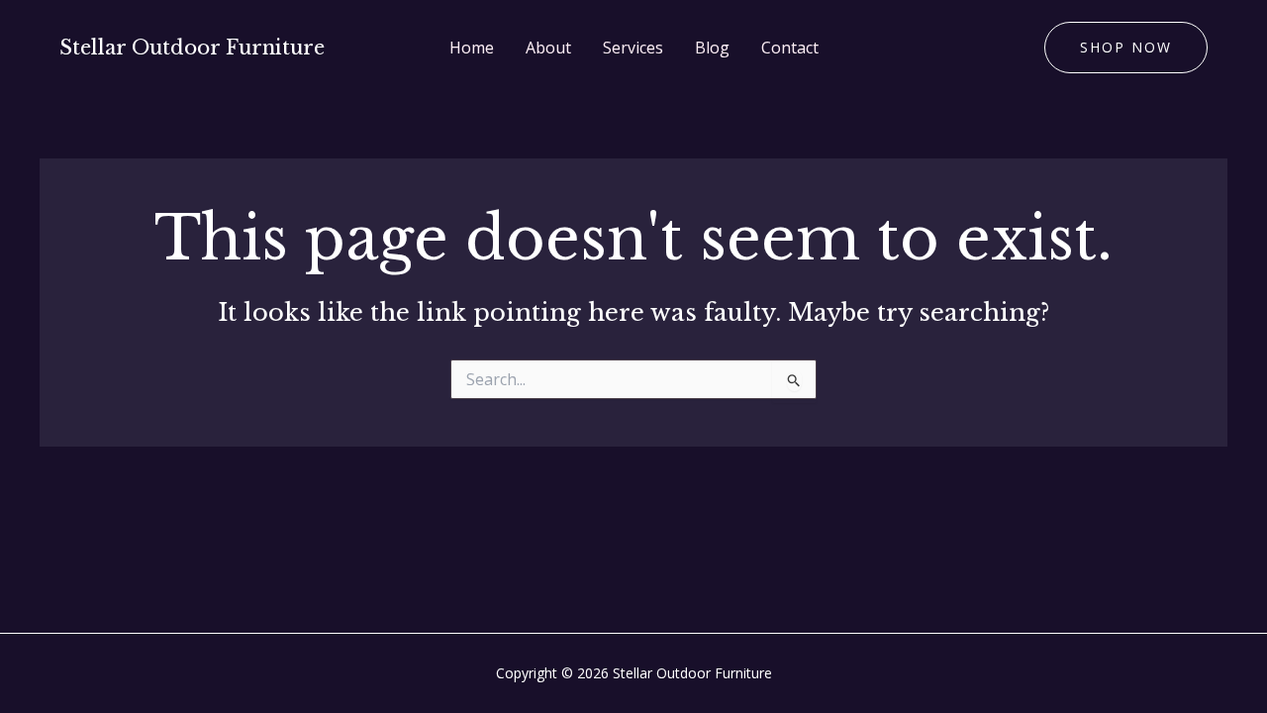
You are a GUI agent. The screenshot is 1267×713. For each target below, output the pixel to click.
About (548, 47)
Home (471, 47)
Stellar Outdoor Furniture (192, 47)
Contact (790, 47)
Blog (712, 47)
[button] (1126, 47)
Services (633, 47)
